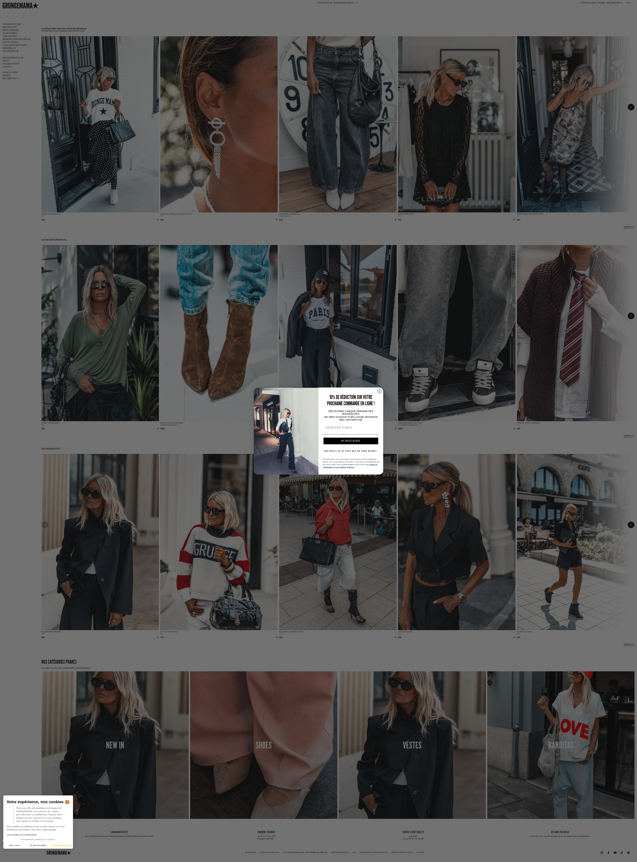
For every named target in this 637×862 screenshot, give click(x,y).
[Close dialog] (380, 391)
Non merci (14, 845)
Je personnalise (38, 845)
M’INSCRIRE (350, 440)
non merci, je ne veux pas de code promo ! (351, 451)
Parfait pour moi (61, 845)
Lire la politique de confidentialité (21, 834)
